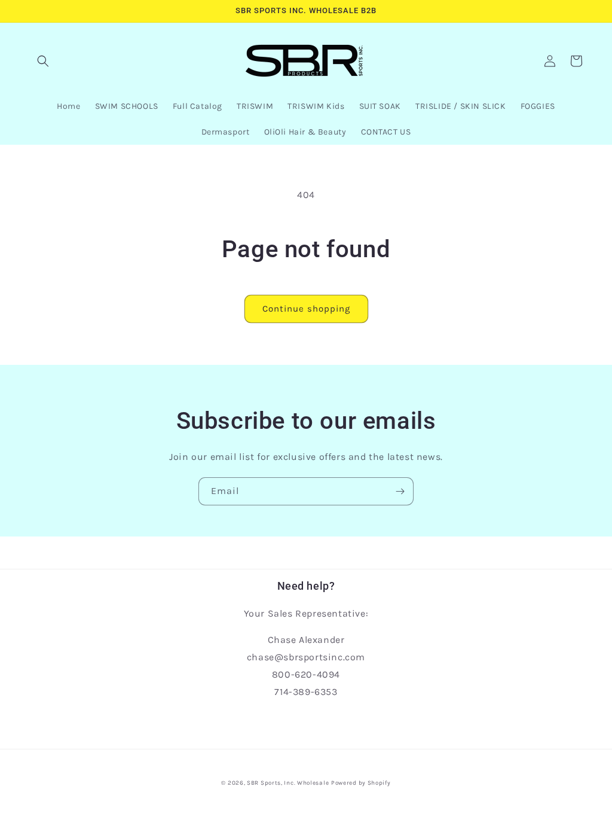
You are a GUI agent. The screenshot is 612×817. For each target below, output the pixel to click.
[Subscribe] (400, 491)
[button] (43, 61)
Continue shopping (306, 308)
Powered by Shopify (361, 782)
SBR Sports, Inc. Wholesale (288, 782)
